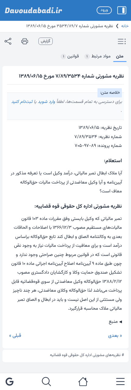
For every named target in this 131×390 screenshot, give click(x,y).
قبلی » (15, 336)
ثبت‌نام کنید (22, 101)
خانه (125, 26)
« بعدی (115, 336)
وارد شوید (46, 101)
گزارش (45, 41)
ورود (104, 10)
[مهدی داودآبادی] (33, 10)
